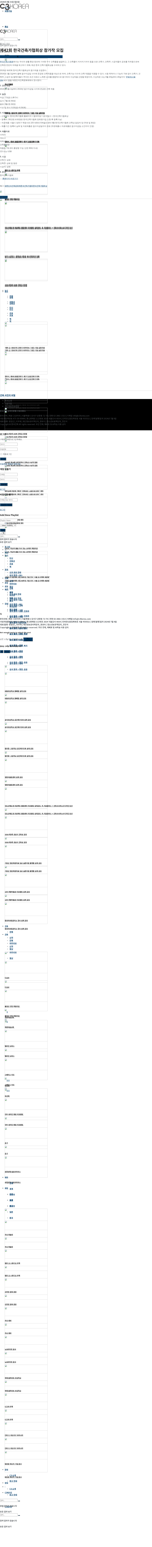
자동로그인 (7, 454)
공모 (6, 586)
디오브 (7, 978)
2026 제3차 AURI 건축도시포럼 (16, 434)
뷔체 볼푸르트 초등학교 (13, 1378)
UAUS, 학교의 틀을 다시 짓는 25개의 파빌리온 (21, 548)
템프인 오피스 (9, 1046)
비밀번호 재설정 (6, 463)
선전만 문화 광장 (11, 1292)
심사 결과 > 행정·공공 (18, 662)
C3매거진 (8, 1492)
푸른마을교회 (9, 1017)
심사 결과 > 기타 (16, 616)
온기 (6, 1143)
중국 (11, 1205)
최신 (6, 26)
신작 (11, 937)
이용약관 (8, 403)
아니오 (7, 651)
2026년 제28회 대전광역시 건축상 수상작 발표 (21, 462)
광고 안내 (13, 1494)
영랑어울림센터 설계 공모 (14, 777)
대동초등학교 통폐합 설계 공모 (15, 691)
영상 (11, 949)
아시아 (12, 1194)
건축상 (12, 561)
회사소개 (8, 400)
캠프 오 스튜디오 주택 (12, 170)
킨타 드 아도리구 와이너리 (14, 1435)
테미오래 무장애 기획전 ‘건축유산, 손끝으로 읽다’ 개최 (24, 491)
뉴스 (4, 43)
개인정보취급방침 (12, 406)
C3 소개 (13, 1488)
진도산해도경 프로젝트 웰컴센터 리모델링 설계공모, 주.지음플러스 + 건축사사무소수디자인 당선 (39, 806)
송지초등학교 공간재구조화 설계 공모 (18, 720)
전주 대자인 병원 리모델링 (14, 1114)
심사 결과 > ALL (16, 599)
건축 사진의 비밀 (7, 395)
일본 (11, 1200)
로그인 (2, 489)
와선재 (7, 1086)
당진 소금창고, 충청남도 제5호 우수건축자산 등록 (22, 405)
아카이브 (13, 943)
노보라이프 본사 (10, 1349)
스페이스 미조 (9, 1075)
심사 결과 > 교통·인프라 (19, 611)
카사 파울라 (9, 1234)
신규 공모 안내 (15, 594)
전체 (11, 588)
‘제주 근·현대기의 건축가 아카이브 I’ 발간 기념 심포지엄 (25, 113)
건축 (6, 934)
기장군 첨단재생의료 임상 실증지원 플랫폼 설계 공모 (23, 863)
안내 (6, 1483)
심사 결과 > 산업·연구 (18, 633)
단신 (8, 43)
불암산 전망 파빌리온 (12, 1016)
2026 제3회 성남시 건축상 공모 (16, 834)
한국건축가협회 (6, 62)
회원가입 (8, 11)
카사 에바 (8, 1320)
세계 (11, 1188)
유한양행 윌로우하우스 (13, 1172)
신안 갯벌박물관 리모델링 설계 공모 (17, 892)
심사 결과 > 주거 (16, 651)
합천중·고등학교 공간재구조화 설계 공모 (19, 748)
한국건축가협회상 (40, 185)
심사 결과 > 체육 (16, 656)
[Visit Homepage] (14, 9)
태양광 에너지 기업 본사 (13, 1464)
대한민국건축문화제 (13, 185)
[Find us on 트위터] (1, 428)
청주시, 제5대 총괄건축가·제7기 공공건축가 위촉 (22, 141)
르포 (11, 563)
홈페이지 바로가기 (10, 179)
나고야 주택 (9, 1406)
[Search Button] (19, 1515)
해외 (6, 1188)
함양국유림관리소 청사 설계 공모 (16, 928)
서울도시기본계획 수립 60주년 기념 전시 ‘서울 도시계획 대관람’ (27, 580)
